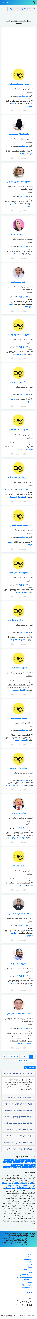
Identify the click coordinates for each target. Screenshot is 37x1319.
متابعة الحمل (8, 1162)
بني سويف (22, 885)
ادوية (30, 1272)
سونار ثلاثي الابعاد (29, 1165)
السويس (12, 203)
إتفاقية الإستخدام (11, 1315)
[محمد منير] (18, 804)
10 (33, 1060)
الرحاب (13, 253)
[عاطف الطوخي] (18, 420)
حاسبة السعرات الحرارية (24, 1277)
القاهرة (19, 253)
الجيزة (10, 304)
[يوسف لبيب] (18, 273)
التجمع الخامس (12, 785)
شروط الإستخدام (26, 1287)
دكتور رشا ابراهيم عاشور (18, 477)
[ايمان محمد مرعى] (18, 125)
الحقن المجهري (9, 1160)
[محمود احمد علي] (18, 904)
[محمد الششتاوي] (18, 75)
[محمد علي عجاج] (18, 563)
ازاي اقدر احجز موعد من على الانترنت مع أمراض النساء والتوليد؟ (18, 1110)
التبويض (29, 1282)
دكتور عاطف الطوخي (18, 429)
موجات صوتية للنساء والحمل (19, 1184)
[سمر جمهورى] (18, 373)
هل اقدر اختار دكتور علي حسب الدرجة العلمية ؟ (18, 1135)
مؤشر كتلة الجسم (26, 1274)
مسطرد (16, 690)
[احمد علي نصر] (18, 709)
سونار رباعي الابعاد (17, 1165)
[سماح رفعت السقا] (18, 611)
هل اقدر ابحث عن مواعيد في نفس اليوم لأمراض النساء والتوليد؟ (18, 1122)
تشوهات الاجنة (27, 1183)
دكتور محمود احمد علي (18, 913)
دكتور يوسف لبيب (19, 282)
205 (20, 1060)
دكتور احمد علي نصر (18, 718)
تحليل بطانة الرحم (18, 1162)
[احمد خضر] (18, 857)
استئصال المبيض (30, 1160)
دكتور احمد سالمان (18, 668)
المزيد (30, 98)
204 (25, 1060)
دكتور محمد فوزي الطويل (18, 181)
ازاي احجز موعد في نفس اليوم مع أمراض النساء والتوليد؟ (18, 1073)
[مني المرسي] (18, 759)
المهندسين (28, 306)
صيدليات (29, 1264)
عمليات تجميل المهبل (28, 1167)
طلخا (31, 985)
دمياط (9, 542)
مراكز (30, 1261)
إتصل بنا (29, 1292)
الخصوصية (22, 1315)
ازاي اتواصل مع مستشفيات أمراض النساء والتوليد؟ (18, 1148)
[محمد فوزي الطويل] (18, 172)
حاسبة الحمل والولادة (25, 1279)
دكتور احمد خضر (19, 866)
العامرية (13, 497)
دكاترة (30, 1256)
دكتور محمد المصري (18, 525)
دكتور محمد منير (18, 813)
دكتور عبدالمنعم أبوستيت (18, 334)
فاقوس (30, 935)
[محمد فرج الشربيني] (18, 1004)
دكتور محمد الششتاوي (18, 84)
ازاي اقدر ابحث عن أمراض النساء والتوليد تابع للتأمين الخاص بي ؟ (18, 1103)
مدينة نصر (21, 1043)
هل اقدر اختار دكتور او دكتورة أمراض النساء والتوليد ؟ (18, 1116)
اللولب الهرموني (30, 1162)
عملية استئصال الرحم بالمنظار (12, 1167)
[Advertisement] (18, 45)
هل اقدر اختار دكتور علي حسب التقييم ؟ (18, 1129)
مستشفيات (28, 1259)
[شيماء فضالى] (18, 225)
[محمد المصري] (18, 516)
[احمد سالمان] (18, 659)
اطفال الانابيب (19, 1160)
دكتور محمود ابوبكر (18, 963)
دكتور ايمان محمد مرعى (18, 134)
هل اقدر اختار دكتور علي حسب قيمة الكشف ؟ (18, 1142)
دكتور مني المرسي (18, 768)
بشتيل (30, 401)
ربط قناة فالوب (14, 1183)
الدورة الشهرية (27, 1284)
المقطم (16, 354)
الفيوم (13, 103)
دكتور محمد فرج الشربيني (18, 1013)
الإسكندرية (22, 497)
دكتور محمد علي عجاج (18, 572)
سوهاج (29, 153)
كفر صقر (21, 449)
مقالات (30, 1289)
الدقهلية (21, 639)
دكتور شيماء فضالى (18, 234)
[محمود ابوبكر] (18, 954)
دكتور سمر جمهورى (18, 382)
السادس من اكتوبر (13, 837)
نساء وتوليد (23, 96)
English (2, 1315)
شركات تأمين (28, 1269)
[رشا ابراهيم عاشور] (18, 468)
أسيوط (24, 740)
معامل (30, 1267)
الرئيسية (29, 1254)
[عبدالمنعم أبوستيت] (18, 325)
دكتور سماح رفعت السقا (19, 620)
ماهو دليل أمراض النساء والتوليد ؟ (18, 1097)
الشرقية (28, 449)
